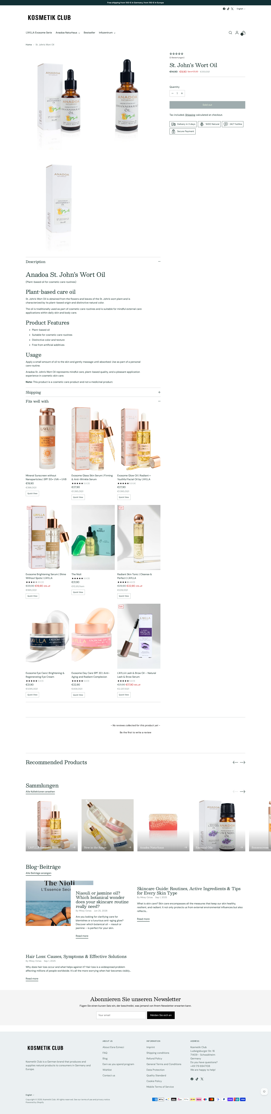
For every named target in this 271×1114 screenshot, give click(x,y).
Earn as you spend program (118, 1064)
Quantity (175, 87)
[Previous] (99, 2)
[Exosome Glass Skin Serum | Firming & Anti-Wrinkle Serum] (93, 438)
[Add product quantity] (182, 93)
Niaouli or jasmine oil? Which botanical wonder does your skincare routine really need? (102, 899)
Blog (105, 1058)
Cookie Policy (154, 1081)
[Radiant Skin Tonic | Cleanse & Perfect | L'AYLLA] (139, 537)
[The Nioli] (93, 537)
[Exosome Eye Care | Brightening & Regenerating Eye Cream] (47, 636)
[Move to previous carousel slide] (235, 762)
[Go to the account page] (237, 33)
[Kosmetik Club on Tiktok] (228, 8)
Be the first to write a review (135, 732)
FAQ (105, 1052)
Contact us (109, 1075)
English (240, 9)
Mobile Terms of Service (160, 1086)
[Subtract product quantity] (172, 93)
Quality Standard (156, 1075)
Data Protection (155, 1069)
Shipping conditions (157, 1052)
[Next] (171, 2)
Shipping (190, 115)
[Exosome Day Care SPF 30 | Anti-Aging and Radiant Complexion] (93, 636)
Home (29, 44)
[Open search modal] (230, 33)
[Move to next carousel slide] (242, 762)
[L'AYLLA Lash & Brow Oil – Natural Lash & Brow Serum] (139, 636)
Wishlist (107, 1069)
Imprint (150, 1047)
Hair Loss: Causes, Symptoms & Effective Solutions (76, 956)
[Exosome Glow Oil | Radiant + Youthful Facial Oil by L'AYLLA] (139, 438)
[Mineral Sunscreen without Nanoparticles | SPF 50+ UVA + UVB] (47, 438)
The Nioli (76, 574)
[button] (207, 56)
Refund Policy (154, 1058)
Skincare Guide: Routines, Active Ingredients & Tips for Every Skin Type (189, 890)
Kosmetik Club (49, 1099)
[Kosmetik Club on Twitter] (232, 8)
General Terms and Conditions (163, 1064)
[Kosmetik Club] (49, 17)
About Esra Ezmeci (113, 1047)
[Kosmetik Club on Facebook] (224, 8)
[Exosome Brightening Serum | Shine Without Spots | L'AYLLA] (47, 537)
